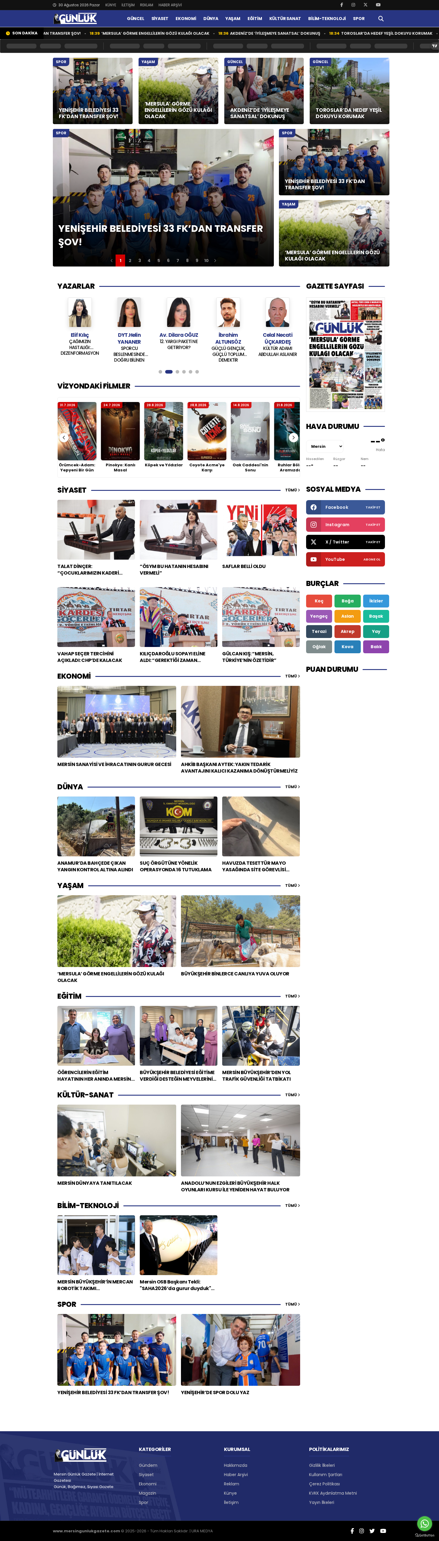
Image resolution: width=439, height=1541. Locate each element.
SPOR (358, 19)
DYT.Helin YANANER (79, 338)
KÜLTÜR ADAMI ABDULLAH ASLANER (228, 351)
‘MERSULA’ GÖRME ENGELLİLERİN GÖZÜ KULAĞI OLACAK (103, 33)
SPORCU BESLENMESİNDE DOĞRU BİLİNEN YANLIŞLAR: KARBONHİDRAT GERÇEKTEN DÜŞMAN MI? (80, 353)
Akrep (347, 631)
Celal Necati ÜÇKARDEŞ (228, 338)
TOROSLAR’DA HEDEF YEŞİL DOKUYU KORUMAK (334, 33)
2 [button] (130, 261)
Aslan (347, 616)
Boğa (348, 601)
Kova (347, 647)
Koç (319, 601)
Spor (143, 1502)
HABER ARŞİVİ (170, 4)
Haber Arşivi (236, 1475)
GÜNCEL (135, 19)
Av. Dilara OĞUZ (129, 335)
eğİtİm (69, 996)
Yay (376, 631)
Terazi (319, 631)
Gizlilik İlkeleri (322, 1465)
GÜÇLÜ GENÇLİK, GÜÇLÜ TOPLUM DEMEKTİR (179, 353)
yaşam (70, 885)
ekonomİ (74, 676)
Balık (376, 647)
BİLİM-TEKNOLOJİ (327, 19)
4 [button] (149, 261)
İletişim (231, 1502)
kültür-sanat (85, 1095)
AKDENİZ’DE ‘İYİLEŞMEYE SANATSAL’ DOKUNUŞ (223, 33)
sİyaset (72, 490)
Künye (230, 1493)
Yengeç (319, 616)
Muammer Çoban (277, 335)
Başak (376, 616)
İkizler (376, 601)
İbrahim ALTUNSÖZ (179, 338)
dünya (70, 787)
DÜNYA (210, 19)
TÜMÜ (291, 490)
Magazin (147, 1493)
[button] (112, 260)
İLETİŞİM (128, 4)
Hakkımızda (235, 1465)
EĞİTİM (255, 19)
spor (66, 1304)
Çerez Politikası (324, 1484)
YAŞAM (232, 19)
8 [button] (187, 261)
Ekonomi (147, 1484)
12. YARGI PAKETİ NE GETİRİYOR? (129, 345)
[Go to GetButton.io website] (424, 1535)
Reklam (231, 1484)
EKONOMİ (186, 19)
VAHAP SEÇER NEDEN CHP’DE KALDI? (277, 345)
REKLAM (146, 4)
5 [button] (158, 261)
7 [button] (177, 261)
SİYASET (160, 19)
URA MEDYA (202, 1531)
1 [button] (120, 261)
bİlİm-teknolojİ (88, 1205)
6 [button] (168, 261)
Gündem (148, 1465)
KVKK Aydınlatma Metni (333, 1493)
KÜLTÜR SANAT (285, 19)
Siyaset (146, 1475)
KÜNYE (110, 4)
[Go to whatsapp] (424, 1523)
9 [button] (197, 261)
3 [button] (139, 261)
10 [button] (206, 261)
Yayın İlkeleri (321, 1502)
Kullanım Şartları (325, 1475)
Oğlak (319, 647)
